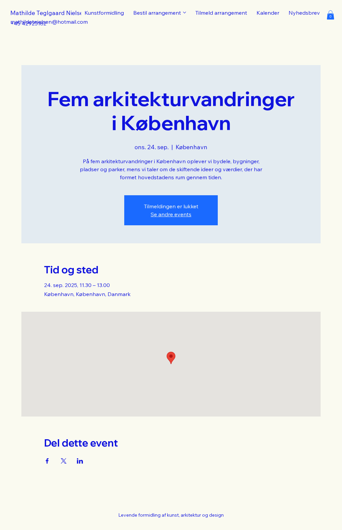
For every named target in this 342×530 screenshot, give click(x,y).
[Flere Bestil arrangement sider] (184, 12)
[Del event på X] (63, 461)
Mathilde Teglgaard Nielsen (48, 13)
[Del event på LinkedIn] (80, 461)
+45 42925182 (28, 23)
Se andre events (171, 214)
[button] (330, 14)
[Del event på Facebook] (47, 461)
